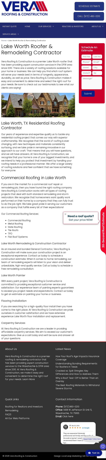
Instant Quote (10, 26)
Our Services (44, 26)
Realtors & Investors (73, 26)
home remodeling (57, 259)
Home (27, 26)
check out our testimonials (41, 84)
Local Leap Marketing (71, 456)
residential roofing (11, 137)
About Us (96, 26)
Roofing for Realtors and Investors (24, 406)
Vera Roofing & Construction (16, 61)
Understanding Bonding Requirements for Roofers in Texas (76, 365)
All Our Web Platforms (17, 418)
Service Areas (9, 34)
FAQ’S (8, 414)
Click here (67, 416)
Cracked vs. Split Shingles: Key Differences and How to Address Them (77, 372)
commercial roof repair (47, 184)
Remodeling (11, 410)
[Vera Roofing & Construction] (24, 8)
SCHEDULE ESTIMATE (89, 6)
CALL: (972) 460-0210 (89, 16)
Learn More (28, 379)
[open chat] (103, 446)
